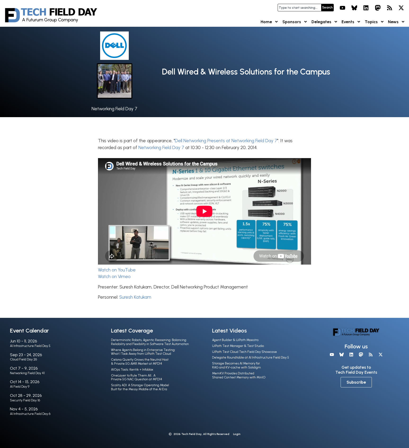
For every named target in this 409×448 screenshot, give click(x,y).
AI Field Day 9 (19, 387)
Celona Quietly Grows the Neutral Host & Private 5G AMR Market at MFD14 (140, 362)
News (393, 21)
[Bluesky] (354, 8)
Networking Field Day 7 (114, 108)
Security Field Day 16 (25, 400)
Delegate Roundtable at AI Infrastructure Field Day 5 (250, 357)
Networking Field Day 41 (27, 373)
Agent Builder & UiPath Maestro (235, 340)
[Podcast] (390, 8)
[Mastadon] (378, 8)
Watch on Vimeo (114, 276)
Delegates (321, 21)
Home (266, 21)
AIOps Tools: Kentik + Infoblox (132, 370)
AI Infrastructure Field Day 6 (30, 414)
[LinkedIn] (366, 8)
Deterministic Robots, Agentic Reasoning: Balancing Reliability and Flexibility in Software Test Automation (150, 342)
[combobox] (299, 7)
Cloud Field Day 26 (23, 359)
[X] (401, 8)
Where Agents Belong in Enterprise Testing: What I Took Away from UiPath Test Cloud (143, 352)
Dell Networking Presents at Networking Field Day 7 (226, 140)
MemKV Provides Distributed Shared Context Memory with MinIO (239, 375)
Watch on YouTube (117, 270)
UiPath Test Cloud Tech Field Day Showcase (244, 352)
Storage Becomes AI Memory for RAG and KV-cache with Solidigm (236, 365)
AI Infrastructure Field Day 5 (30, 346)
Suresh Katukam (135, 297)
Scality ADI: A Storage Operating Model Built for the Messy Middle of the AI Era (140, 387)
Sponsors (291, 21)
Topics (371, 21)
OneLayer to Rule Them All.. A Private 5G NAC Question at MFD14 (136, 377)
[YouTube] (342, 8)
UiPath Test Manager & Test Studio (238, 346)
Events (348, 21)
